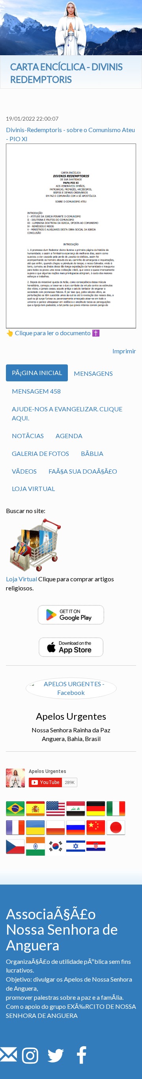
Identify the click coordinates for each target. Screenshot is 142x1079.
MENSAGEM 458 (36, 391)
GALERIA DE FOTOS (40, 453)
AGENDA (69, 435)
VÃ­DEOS (24, 471)
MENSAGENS (93, 373)
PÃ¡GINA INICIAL (37, 372)
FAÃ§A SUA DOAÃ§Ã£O (83, 471)
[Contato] (8, 1060)
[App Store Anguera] (71, 646)
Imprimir (124, 351)
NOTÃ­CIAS (28, 435)
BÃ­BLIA (92, 453)
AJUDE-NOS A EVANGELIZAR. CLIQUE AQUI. (67, 413)
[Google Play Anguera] (71, 614)
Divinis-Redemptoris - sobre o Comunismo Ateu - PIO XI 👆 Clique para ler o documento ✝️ (70, 231)
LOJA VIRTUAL (33, 488)
